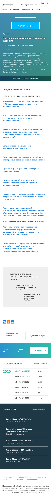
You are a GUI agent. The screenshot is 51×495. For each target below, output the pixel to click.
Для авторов (8, 5)
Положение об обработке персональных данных (23, 486)
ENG (48, 3)
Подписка (16, 78)
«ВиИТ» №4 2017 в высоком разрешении (26, 287)
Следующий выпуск (36, 336)
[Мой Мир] (12, 322)
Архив (5, 9)
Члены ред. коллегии (29, 5)
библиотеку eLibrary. (19, 72)
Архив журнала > (41, 363)
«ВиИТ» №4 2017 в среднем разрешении (32, 297)
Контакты (36, 9)
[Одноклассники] (8, 322)
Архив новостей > (40, 409)
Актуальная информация (20, 9)
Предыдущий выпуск (12, 334)
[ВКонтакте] (4, 322)
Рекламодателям (31, 78)
